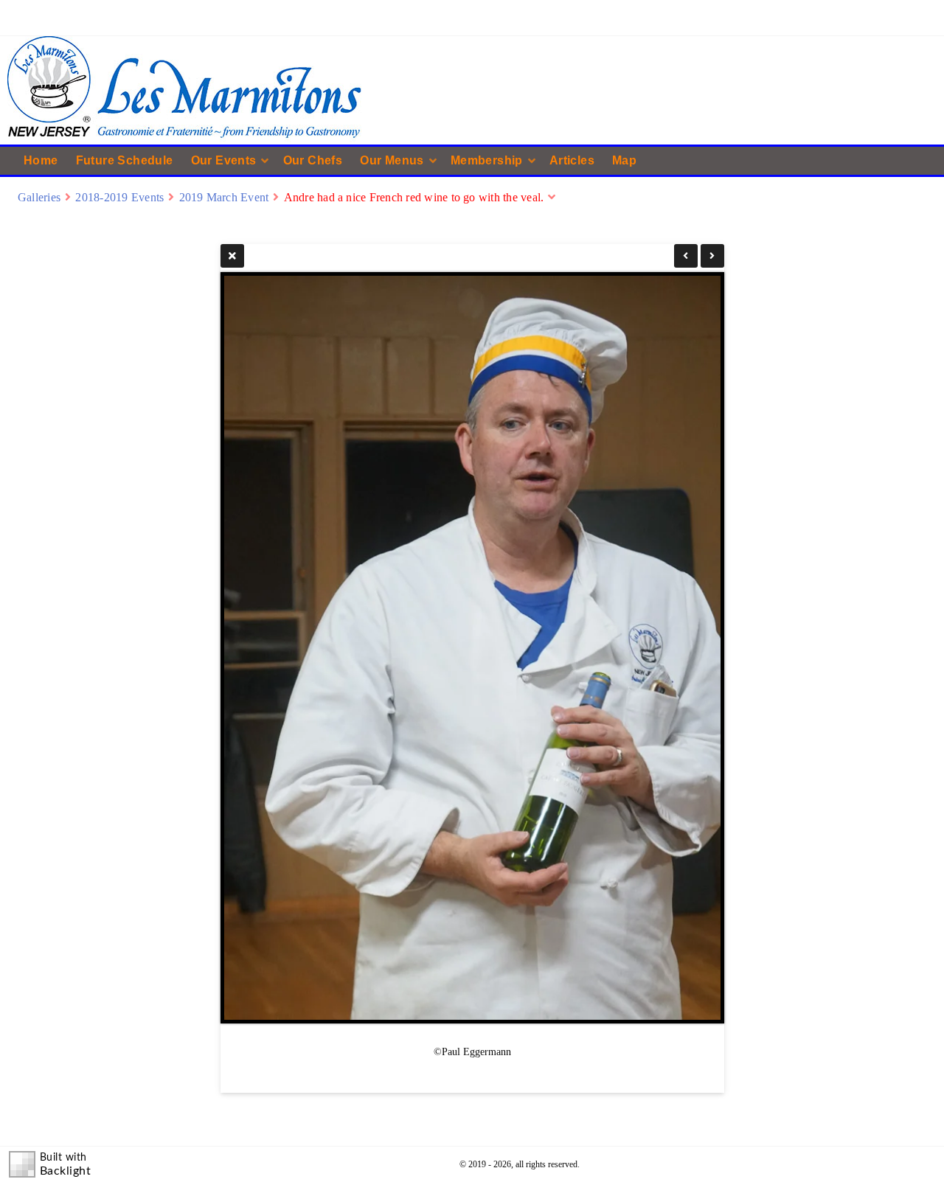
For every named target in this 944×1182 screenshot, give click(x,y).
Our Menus (392, 160)
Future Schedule (124, 160)
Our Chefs (313, 160)
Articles (571, 160)
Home (41, 160)
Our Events (224, 160)
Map (624, 160)
